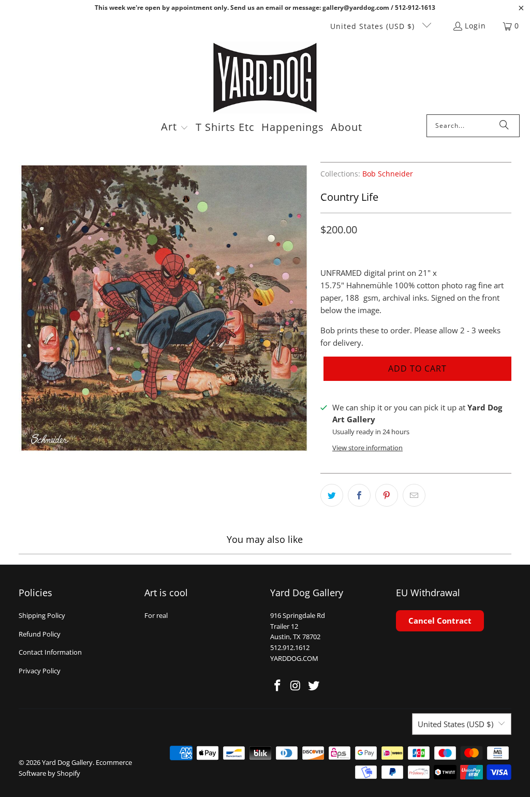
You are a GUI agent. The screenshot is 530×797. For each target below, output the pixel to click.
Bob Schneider (387, 174)
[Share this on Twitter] (331, 495)
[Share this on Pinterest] (386, 495)
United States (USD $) (373, 26)
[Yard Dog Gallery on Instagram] (296, 686)
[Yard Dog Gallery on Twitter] (313, 686)
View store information (367, 447)
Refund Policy (40, 634)
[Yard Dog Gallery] (265, 77)
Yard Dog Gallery (67, 762)
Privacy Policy (40, 670)
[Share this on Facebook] (359, 495)
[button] (174, 127)
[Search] (504, 125)
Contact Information (50, 652)
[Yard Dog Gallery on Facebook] (278, 686)
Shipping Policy (42, 615)
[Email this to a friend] (414, 495)
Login (475, 26)
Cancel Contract (440, 620)
